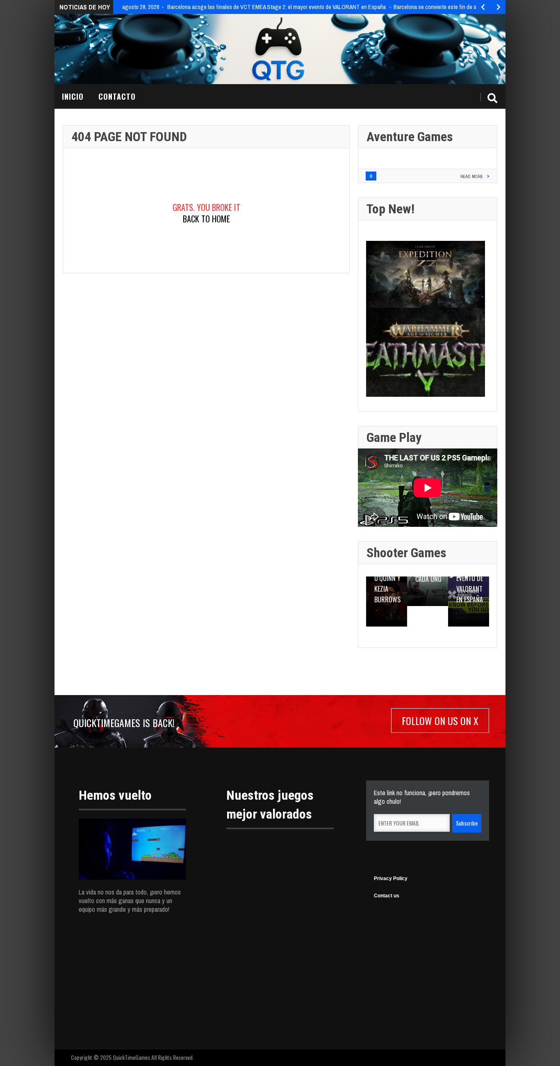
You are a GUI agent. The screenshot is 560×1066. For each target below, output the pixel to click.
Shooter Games (406, 552)
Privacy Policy (390, 878)
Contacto (117, 96)
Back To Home (206, 219)
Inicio (73, 96)
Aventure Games (410, 136)
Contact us (386, 896)
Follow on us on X (440, 720)
